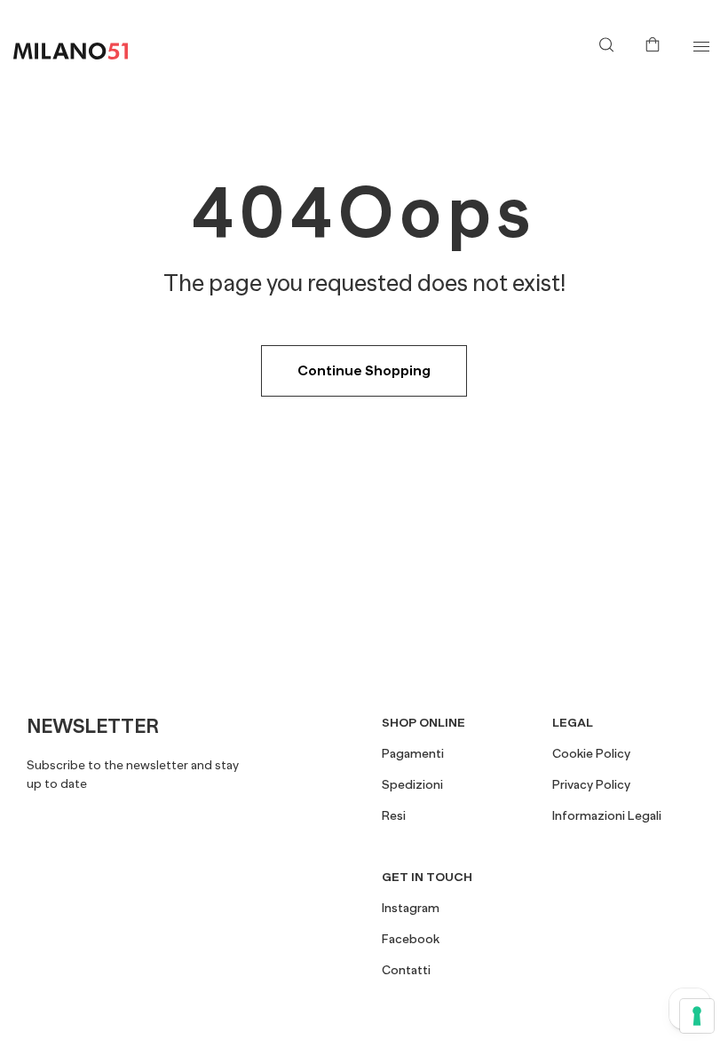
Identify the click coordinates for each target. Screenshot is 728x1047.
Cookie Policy (591, 753)
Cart (656, 43)
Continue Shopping (364, 371)
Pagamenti (413, 753)
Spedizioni (412, 784)
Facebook (410, 939)
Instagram (410, 908)
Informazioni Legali (606, 815)
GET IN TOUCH (427, 877)
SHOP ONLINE (423, 722)
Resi (394, 815)
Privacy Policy (591, 784)
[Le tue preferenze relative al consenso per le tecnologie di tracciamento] (697, 1016)
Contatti (406, 970)
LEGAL (572, 722)
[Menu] (700, 46)
